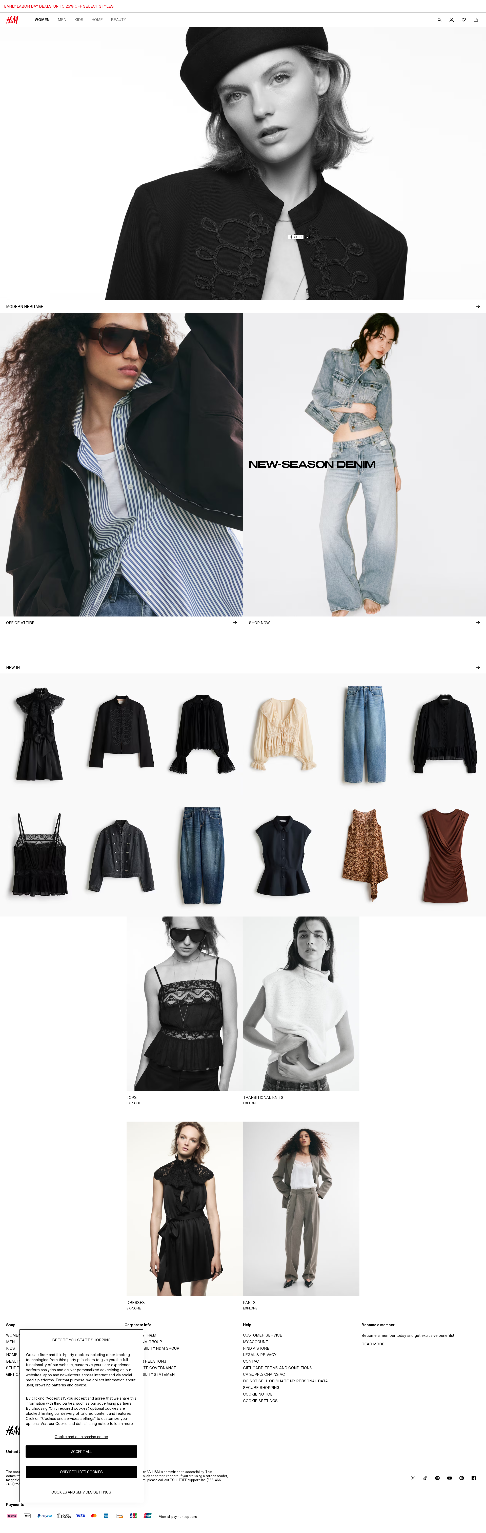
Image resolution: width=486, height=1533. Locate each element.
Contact (252, 1361)
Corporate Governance (150, 1368)
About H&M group (143, 1342)
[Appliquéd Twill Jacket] (121, 734)
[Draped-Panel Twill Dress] (364, 856)
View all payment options (178, 1517)
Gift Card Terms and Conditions (277, 1368)
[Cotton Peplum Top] (283, 856)
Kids (78, 19)
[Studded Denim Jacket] (121, 856)
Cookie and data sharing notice (81, 1437)
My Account (255, 1342)
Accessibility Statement (151, 1374)
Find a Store (256, 1348)
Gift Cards (17, 1374)
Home (97, 19)
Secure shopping (261, 1387)
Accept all (81, 1451)
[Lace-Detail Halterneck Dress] (40, 734)
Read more (372, 1344)
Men (62, 19)
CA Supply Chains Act (265, 1374)
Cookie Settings (260, 1401)
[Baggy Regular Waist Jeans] (364, 734)
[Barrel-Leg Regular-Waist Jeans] (202, 856)
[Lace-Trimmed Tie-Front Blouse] (283, 734)
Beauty (118, 19)
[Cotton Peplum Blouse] (445, 734)
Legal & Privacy (259, 1354)
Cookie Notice (258, 1394)
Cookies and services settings (81, 1492)
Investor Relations (145, 1361)
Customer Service (262, 1335)
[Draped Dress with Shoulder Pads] (445, 856)
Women (42, 19)
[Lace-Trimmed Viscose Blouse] (202, 734)
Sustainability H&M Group (152, 1348)
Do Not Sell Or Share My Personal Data (285, 1381)
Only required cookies (81, 1471)
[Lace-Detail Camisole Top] (40, 856)
